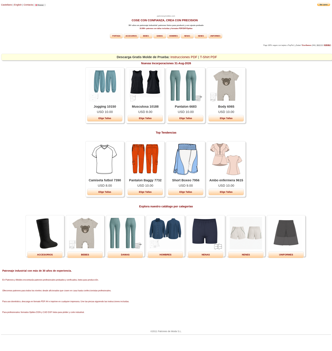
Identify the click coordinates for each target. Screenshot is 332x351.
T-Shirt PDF (208, 57)
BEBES (146, 36)
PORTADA (116, 36)
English (18, 4)
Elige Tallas (104, 118)
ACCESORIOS (131, 36)
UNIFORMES (215, 36)
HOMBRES (173, 36)
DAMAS (160, 36)
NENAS (187, 36)
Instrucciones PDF (183, 57)
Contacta (29, 4)
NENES (201, 36)
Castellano (6, 4)
